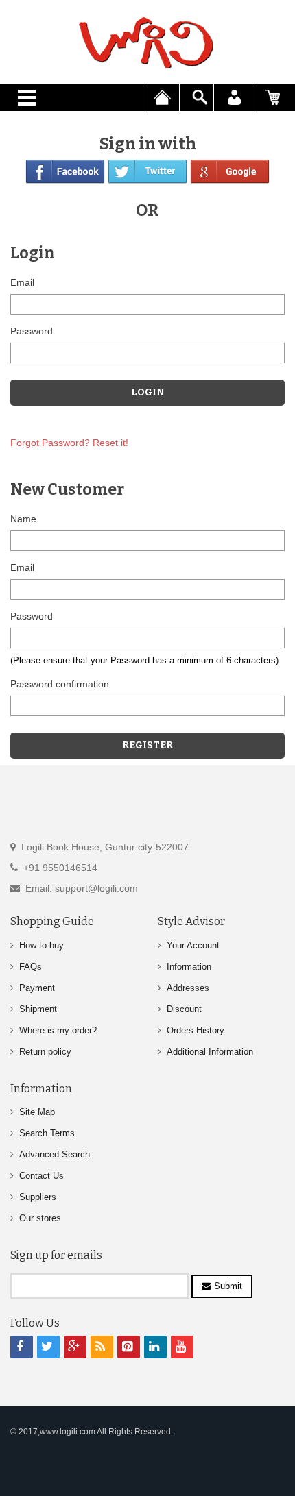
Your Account (193, 945)
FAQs (30, 966)
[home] (147, 42)
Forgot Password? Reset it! (69, 442)
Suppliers (37, 1197)
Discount (184, 1009)
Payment (37, 988)
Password (31, 331)
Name (23, 518)
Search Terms (47, 1133)
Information (189, 966)
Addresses (188, 988)
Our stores (40, 1218)
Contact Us (41, 1175)
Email (22, 282)
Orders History (195, 1030)
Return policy (45, 1051)
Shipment (38, 1009)
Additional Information (210, 1051)
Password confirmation (59, 683)
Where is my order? (58, 1030)
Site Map (37, 1112)
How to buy (41, 945)
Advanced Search (54, 1154)
